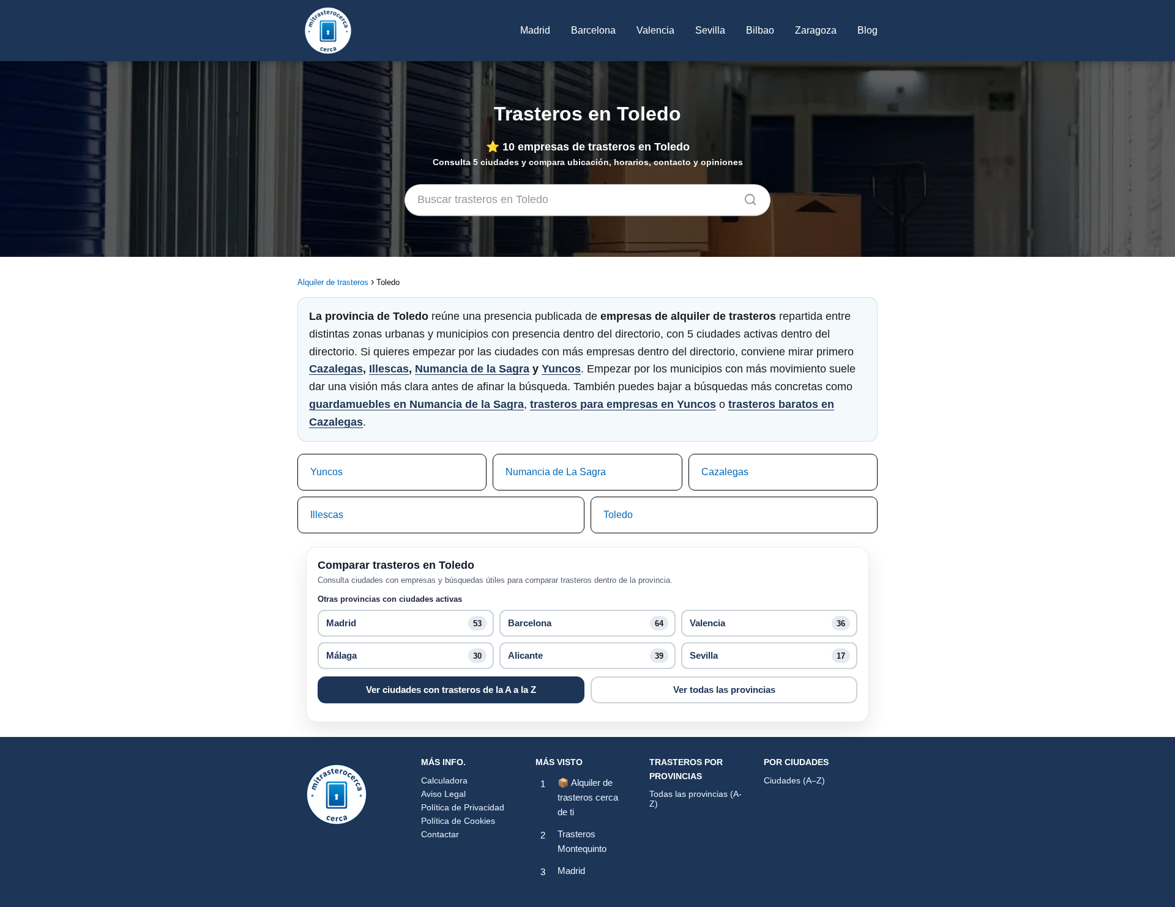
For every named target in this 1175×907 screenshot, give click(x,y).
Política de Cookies (458, 821)
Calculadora (444, 780)
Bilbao (760, 30)
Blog (867, 30)
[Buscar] (746, 197)
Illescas (389, 369)
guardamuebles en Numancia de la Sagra (416, 404)
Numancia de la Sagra (472, 369)
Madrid (535, 30)
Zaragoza (816, 30)
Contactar (440, 834)
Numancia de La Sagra (555, 472)
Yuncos (561, 369)
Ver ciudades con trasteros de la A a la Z (451, 689)
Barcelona (593, 30)
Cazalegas (336, 369)
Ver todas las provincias (724, 689)
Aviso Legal (443, 794)
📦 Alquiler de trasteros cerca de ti (588, 797)
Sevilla (710, 30)
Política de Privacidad (462, 807)
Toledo (618, 514)
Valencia (655, 30)
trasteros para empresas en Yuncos (623, 404)
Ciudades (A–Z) (794, 780)
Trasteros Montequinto (582, 841)
